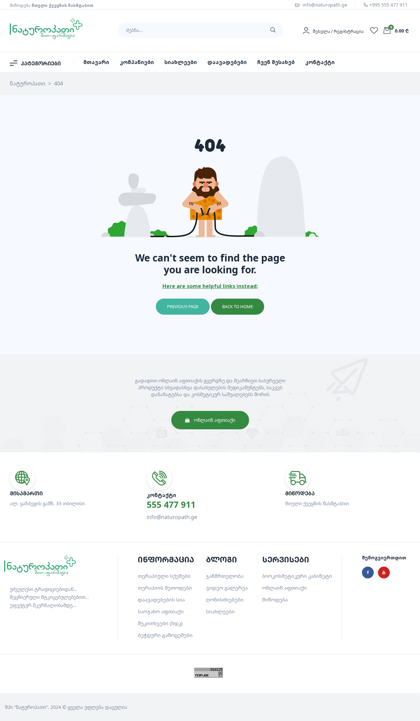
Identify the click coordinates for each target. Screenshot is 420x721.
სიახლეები (220, 611)
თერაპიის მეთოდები (165, 587)
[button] (210, 420)
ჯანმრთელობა (224, 576)
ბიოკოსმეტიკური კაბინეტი (297, 576)
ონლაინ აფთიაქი (284, 587)
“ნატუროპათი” (31, 707)
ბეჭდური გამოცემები (165, 635)
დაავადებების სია (161, 599)
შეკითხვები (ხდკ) (160, 623)
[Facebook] (368, 572)
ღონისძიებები (224, 599)
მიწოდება (275, 599)
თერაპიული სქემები (164, 576)
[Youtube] (384, 572)
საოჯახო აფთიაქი (161, 611)
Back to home (237, 306)
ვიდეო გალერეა (227, 587)
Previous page (183, 306)
